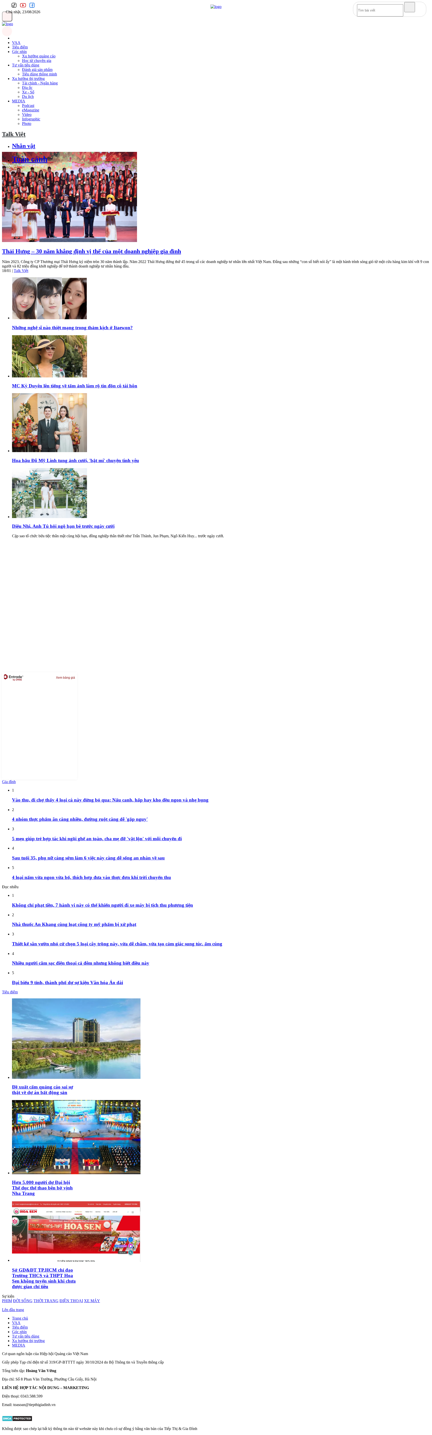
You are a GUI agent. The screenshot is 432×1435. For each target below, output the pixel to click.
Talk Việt (14, 134)
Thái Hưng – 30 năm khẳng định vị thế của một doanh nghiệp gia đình (91, 251)
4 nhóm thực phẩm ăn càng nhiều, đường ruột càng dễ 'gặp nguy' (80, 819)
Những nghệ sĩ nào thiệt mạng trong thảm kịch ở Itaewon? (72, 327)
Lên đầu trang (13, 1310)
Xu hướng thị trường (28, 78)
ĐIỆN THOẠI (71, 1301)
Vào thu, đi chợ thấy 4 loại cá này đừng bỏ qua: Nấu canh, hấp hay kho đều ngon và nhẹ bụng (110, 800)
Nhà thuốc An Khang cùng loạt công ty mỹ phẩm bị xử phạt (74, 924)
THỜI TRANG (46, 1301)
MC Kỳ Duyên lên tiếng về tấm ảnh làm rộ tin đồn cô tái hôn (74, 385)
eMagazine (30, 110)
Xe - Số (28, 92)
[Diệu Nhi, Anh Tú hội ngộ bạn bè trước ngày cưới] (49, 517)
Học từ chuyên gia (36, 60)
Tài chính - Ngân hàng (40, 83)
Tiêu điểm (20, 47)
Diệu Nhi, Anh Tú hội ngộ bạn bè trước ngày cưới (63, 526)
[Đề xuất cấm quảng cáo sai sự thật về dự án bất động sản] (76, 1077)
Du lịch (28, 96)
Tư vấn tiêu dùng (25, 65)
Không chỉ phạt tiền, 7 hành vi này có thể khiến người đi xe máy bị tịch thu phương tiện (102, 905)
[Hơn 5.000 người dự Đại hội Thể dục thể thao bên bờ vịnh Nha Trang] (76, 1173)
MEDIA (18, 101)
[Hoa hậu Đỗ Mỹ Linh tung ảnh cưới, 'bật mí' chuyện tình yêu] (49, 451)
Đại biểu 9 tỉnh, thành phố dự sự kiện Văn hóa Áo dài (67, 982)
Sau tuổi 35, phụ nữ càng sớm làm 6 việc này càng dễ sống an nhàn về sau (88, 858)
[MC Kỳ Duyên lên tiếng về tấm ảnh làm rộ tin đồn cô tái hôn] (49, 376)
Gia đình (9, 782)
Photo (26, 123)
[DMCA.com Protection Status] (17, 1420)
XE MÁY (92, 1301)
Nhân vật (23, 146)
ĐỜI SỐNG (22, 1301)
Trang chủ (20, 1318)
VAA (16, 42)
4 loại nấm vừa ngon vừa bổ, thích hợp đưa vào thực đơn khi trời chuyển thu (91, 877)
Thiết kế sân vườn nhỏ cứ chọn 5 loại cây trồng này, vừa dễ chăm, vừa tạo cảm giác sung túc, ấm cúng (117, 943)
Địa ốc (27, 87)
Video (27, 114)
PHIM (7, 1301)
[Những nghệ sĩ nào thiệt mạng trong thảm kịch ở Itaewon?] (49, 318)
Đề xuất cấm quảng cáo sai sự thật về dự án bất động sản (42, 1089)
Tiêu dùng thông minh (39, 74)
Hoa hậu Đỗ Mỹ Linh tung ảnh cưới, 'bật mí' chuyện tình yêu (75, 460)
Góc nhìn (19, 51)
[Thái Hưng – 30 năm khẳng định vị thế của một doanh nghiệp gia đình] (69, 241)
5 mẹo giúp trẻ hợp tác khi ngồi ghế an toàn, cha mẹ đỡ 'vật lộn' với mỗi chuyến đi (97, 838)
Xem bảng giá (65, 677)
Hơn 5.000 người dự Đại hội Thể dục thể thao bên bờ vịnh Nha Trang (42, 1188)
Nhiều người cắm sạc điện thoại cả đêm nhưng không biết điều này (80, 963)
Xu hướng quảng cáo (39, 56)
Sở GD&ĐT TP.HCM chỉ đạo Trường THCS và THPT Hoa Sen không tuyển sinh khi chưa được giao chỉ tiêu (44, 1278)
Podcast (28, 105)
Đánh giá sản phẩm (37, 69)
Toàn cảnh (30, 159)
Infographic (31, 119)
